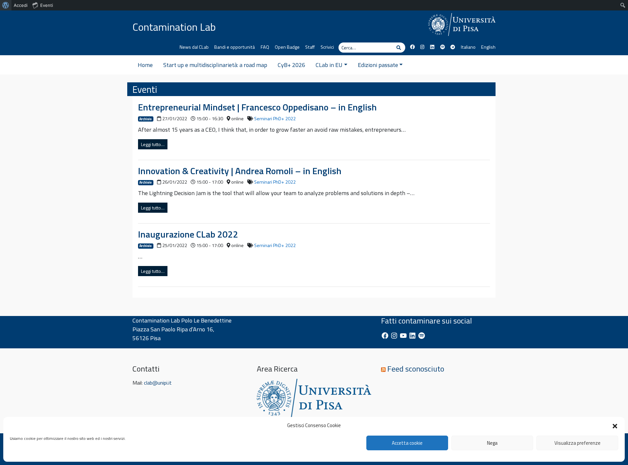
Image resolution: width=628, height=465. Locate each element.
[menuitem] (5, 5)
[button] (615, 425)
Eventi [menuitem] (46, 5)
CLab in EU (329, 64)
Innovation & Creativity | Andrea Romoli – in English (239, 171)
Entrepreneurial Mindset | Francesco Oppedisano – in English (257, 107)
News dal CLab (194, 47)
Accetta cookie (407, 443)
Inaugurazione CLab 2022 (188, 234)
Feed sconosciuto (415, 368)
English (488, 47)
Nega (492, 443)
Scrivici (327, 47)
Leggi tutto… (153, 144)
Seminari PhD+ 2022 (275, 118)
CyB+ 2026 (291, 64)
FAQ (265, 47)
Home (145, 64)
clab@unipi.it (158, 383)
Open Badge (287, 47)
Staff (310, 47)
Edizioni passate (378, 64)
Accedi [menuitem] (20, 5)
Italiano (468, 47)
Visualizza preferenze (577, 443)
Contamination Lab (174, 27)
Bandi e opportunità (234, 47)
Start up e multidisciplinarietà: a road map (215, 64)
